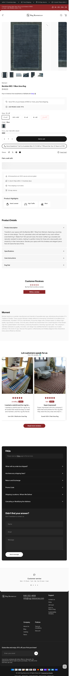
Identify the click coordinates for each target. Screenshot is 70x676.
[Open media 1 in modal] (47, 25)
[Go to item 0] (4, 75)
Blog (24, 629)
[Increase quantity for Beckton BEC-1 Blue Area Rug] (12, 139)
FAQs (18, 456)
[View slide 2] (33, 585)
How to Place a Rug (52, 608)
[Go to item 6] (40, 75)
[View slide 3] (35, 585)
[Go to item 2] (12, 75)
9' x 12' (45, 117)
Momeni (4, 83)
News (25, 634)
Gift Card (51, 605)
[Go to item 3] (19, 75)
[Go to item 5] (33, 75)
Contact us (51, 599)
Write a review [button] (34, 292)
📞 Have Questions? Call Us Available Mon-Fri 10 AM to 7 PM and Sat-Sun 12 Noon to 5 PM (34, 146)
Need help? (63, 152)
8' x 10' (35, 117)
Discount (37, 630)
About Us (26, 626)
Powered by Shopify (47, 673)
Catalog (25, 632)
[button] (68, 386)
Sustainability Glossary (52, 612)
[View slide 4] (38, 585)
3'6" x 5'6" (16, 117)
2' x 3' (5, 117)
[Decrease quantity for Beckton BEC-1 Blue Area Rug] (4, 139)
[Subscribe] (36, 653)
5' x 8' (26, 117)
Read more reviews (34, 426)
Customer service (34, 579)
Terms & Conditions (38, 627)
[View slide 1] (31, 585)
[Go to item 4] (26, 75)
